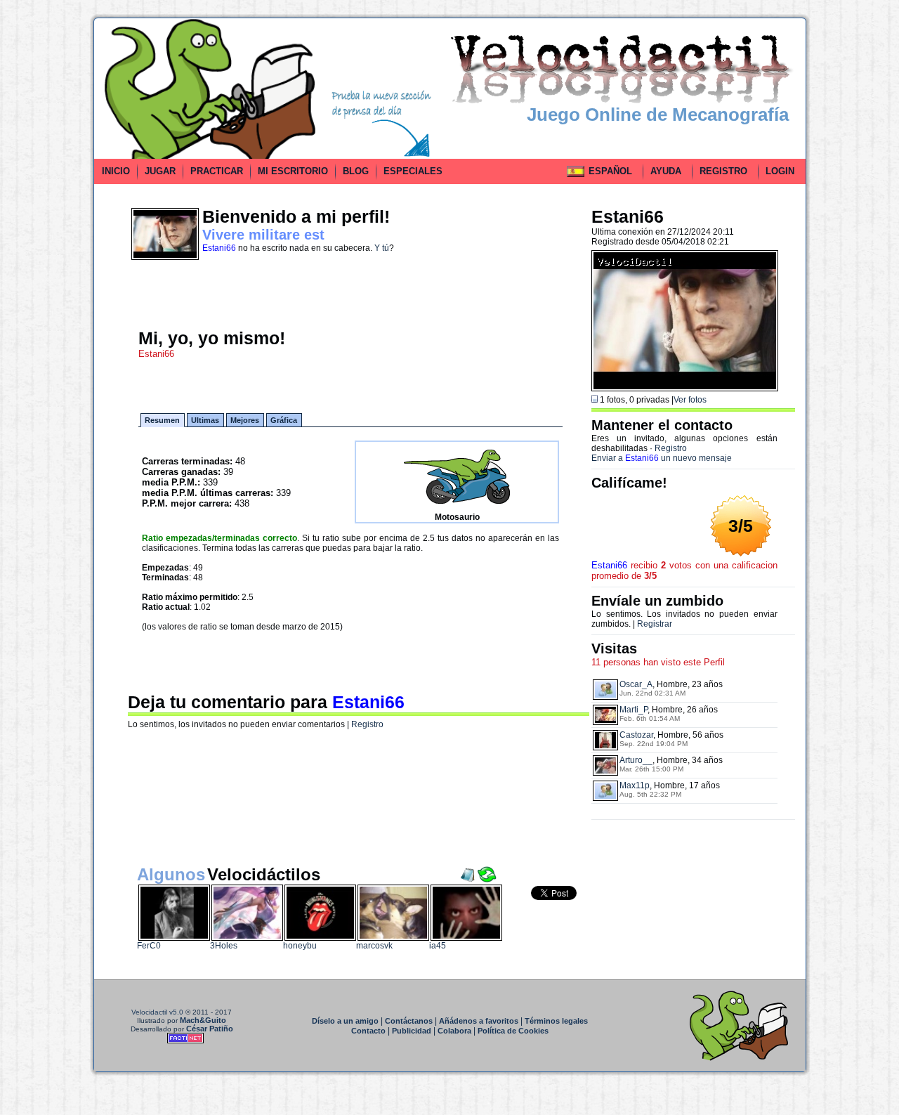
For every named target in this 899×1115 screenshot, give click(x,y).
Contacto (368, 1030)
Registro (367, 724)
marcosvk (374, 946)
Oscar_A (635, 684)
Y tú (381, 248)
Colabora (454, 1030)
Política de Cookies (513, 1030)
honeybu (300, 946)
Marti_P (633, 710)
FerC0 (149, 946)
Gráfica (283, 420)
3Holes (223, 946)
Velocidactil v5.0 (157, 1012)
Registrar (654, 624)
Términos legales (556, 1021)
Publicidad (411, 1030)
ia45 (437, 946)
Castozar (636, 735)
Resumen (162, 420)
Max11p (634, 785)
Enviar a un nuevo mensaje (661, 458)
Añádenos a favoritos (478, 1021)
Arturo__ (635, 760)
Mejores (244, 420)
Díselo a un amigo (345, 1021)
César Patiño (209, 1028)
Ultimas (205, 420)
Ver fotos (690, 400)
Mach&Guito (203, 1020)
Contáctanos (409, 1021)
